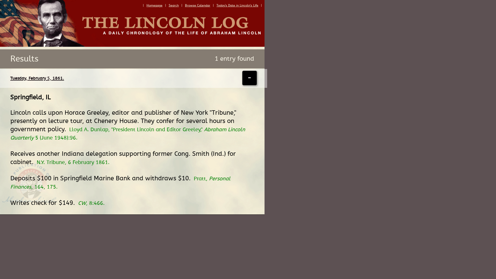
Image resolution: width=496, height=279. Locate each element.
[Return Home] (132, 45)
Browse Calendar (197, 5)
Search (174, 5)
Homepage (154, 5)
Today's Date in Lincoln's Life (237, 5)
